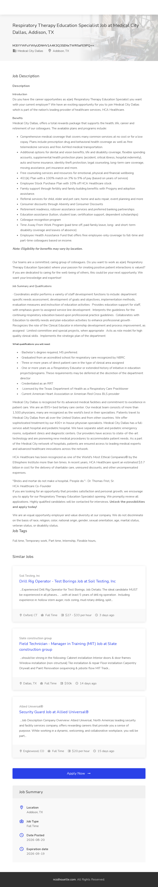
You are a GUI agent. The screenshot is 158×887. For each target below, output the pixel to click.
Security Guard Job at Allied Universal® (54, 712)
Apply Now (76, 773)
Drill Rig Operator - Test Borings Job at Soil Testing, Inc (67, 581)
